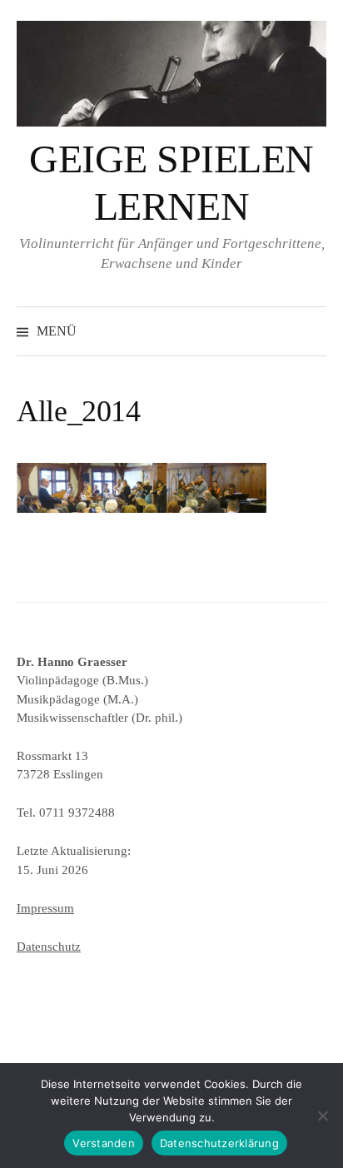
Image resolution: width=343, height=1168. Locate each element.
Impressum (45, 908)
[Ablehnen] (322, 1115)
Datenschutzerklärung (219, 1143)
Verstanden (103, 1143)
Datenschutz (49, 946)
